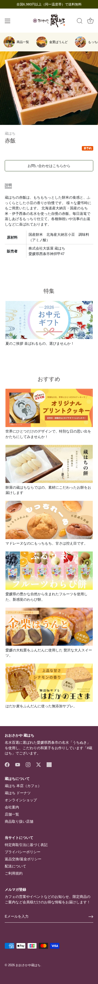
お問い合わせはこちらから (49, 166)
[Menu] (7, 21)
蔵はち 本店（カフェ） (23, 786)
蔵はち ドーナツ (18, 793)
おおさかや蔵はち (28, 965)
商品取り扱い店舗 (19, 821)
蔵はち (10, 133)
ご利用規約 (14, 873)
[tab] (11, 185)
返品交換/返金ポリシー (23, 859)
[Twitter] (38, 764)
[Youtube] (17, 764)
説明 (8, 185)
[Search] (79, 21)
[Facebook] (7, 764)
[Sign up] (90, 916)
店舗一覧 (12, 814)
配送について (15, 866)
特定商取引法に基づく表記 (26, 845)
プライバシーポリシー (22, 852)
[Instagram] (28, 764)
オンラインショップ (21, 800)
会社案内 (12, 807)
